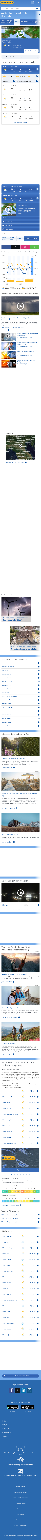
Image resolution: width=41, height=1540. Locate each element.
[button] (20, 69)
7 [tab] (29, 1174)
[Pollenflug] (32, 2)
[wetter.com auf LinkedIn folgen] (23, 1390)
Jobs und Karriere (20, 1486)
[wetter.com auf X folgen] (17, 1391)
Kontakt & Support (21, 1503)
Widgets (4, 1425)
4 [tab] (22, 909)
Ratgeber (5, 1437)
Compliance (20, 1514)
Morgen (10, 22)
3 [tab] (19, 909)
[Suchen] (36, 8)
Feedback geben (17, 47)
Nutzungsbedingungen (20, 1525)
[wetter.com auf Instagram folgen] (29, 1390)
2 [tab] (16, 909)
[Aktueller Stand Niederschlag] (20, 447)
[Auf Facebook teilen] (6, 247)
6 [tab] (28, 909)
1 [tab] (13, 909)
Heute (3, 22)
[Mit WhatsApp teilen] (34, 247)
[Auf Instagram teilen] (25, 247)
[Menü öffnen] (37, 2)
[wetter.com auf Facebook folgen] (11, 1390)
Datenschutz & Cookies (20, 1492)
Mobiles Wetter (7, 1429)
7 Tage (34, 22)
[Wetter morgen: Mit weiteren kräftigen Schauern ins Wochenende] (20, 306)
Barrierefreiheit (20, 1520)
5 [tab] (25, 909)
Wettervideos (6, 1433)
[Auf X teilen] (15, 247)
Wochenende (25, 22)
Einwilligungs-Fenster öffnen (20, 1498)
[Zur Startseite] (8, 2)
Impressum (20, 1509)
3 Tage (17, 22)
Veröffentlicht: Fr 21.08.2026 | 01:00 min (12, 327)
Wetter (4, 1421)
